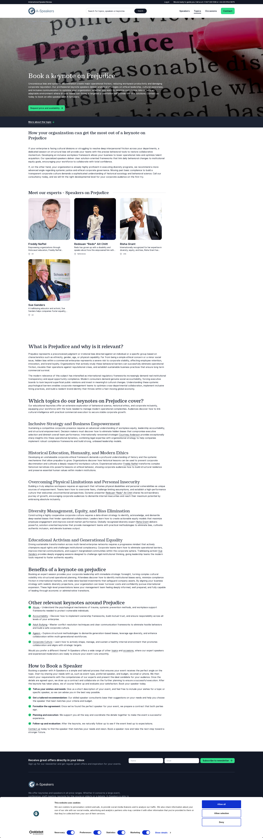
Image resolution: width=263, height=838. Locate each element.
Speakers (184, 11)
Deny (221, 822)
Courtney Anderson (129, 434)
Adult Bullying (40, 624)
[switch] (97, 832)
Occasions (211, 11)
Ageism (37, 633)
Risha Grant (127, 244)
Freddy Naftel (37, 244)
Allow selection (221, 813)
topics (115, 650)
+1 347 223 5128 (210, 2)
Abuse (36, 607)
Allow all (221, 804)
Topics (197, 11)
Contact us (34, 729)
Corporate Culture (42, 641)
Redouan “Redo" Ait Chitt (91, 244)
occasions (128, 650)
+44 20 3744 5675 (227, 2)
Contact (227, 11)
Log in (166, 2)
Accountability (40, 616)
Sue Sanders (36, 305)
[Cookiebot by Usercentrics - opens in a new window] (36, 833)
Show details (161, 832)
